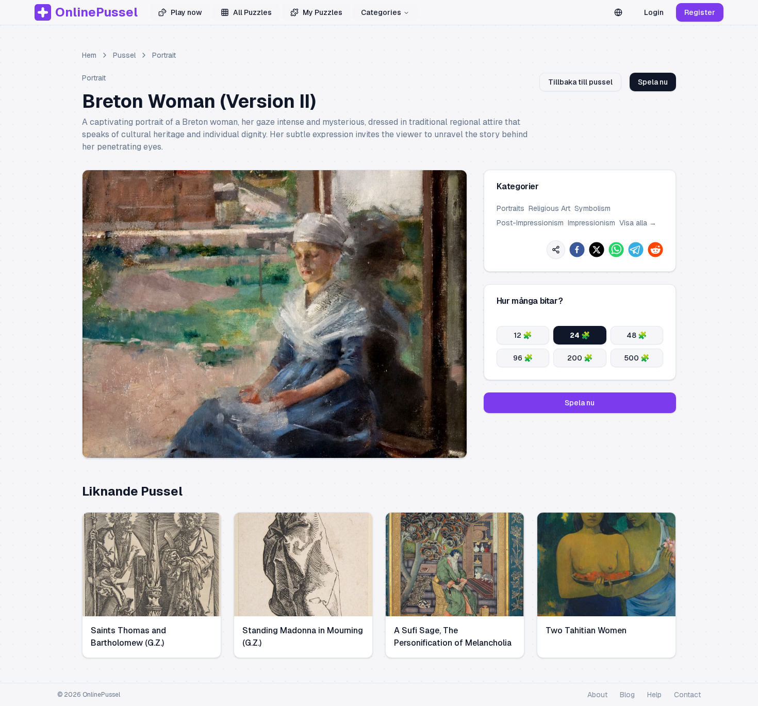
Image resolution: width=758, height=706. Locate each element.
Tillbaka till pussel (580, 82)
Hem (89, 55)
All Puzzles (252, 12)
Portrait (164, 55)
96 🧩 (523, 358)
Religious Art (549, 208)
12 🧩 (523, 335)
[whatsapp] (616, 249)
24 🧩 (580, 335)
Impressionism (591, 222)
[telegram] (636, 249)
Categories (381, 12)
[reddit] (655, 249)
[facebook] (577, 249)
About (597, 694)
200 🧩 (579, 358)
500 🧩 (636, 358)
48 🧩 (637, 335)
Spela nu (653, 82)
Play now (186, 12)
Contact (687, 694)
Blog (627, 694)
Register (699, 12)
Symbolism (592, 208)
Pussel (124, 55)
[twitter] (596, 249)
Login (654, 12)
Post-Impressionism (530, 222)
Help (654, 694)
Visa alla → (637, 222)
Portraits (510, 208)
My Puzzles (322, 12)
